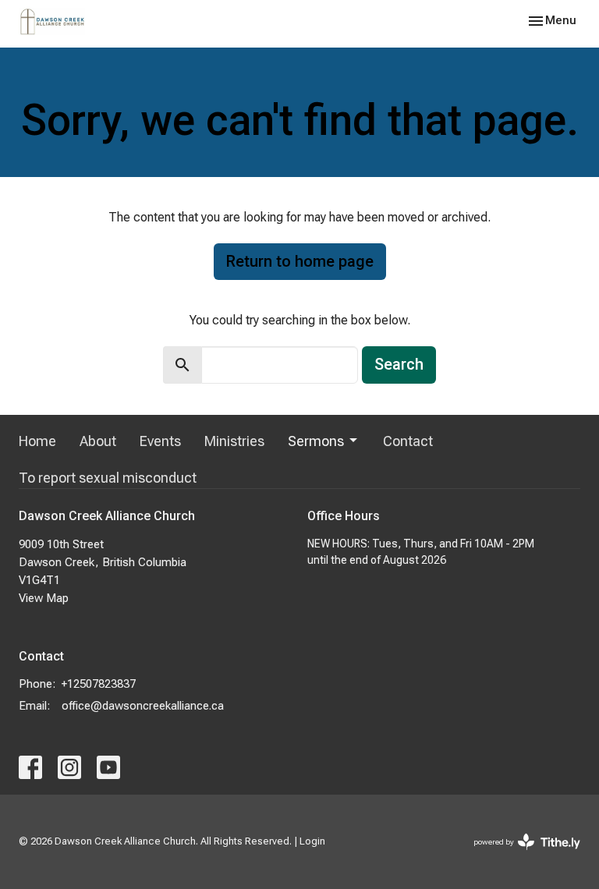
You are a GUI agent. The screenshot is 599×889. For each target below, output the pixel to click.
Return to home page (300, 261)
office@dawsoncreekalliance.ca (143, 706)
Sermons (316, 441)
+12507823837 (99, 684)
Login (312, 841)
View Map (44, 598)
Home (37, 441)
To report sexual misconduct (108, 477)
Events (160, 441)
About (98, 441)
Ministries (234, 441)
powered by (518, 855)
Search (399, 364)
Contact (408, 441)
